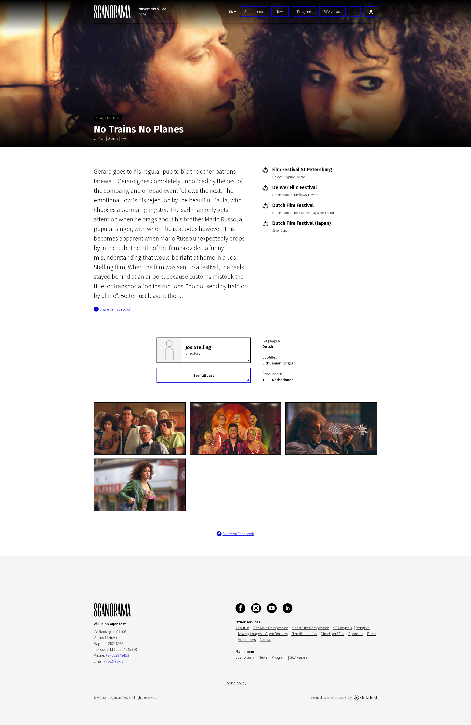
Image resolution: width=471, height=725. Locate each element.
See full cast (203, 375)
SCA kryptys (342, 627)
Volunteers (247, 639)
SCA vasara (332, 11)
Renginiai (363, 627)
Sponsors (355, 633)
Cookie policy (235, 682)
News (280, 11)
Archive (265, 639)
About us (242, 627)
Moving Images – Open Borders (263, 633)
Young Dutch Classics (108, 118)
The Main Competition (270, 627)
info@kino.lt (113, 661)
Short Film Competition (310, 627)
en (231, 11)
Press (371, 633)
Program (304, 11)
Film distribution (304, 633)
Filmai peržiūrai (332, 633)
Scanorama (253, 11)
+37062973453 (117, 655)
